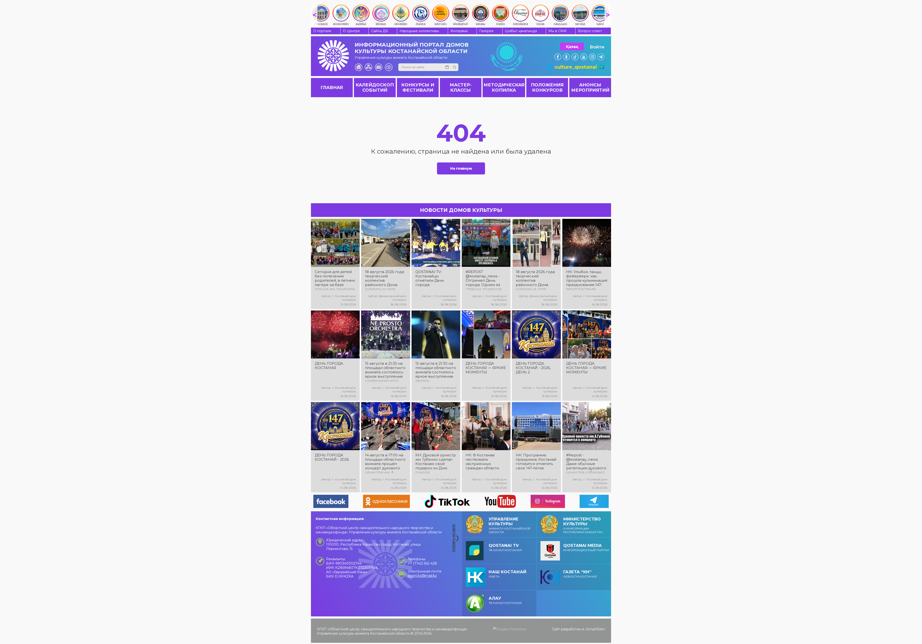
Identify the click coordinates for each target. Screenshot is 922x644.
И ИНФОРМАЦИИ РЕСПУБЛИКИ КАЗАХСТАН (583, 525)
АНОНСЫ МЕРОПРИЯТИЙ (590, 87)
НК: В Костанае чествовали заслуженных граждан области (482, 461)
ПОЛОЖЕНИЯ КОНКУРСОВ (547, 87)
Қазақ (572, 46)
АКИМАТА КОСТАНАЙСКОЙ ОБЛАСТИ (509, 525)
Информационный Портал (586, 547)
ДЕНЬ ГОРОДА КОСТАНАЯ (329, 365)
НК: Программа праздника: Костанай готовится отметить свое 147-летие (536, 461)
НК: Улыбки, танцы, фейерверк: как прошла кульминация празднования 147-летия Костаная (586, 280)
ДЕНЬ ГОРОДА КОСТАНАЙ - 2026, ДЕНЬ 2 (533, 367)
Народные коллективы (419, 31)
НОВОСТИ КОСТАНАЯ (580, 573)
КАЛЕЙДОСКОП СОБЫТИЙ (375, 87)
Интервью (459, 31)
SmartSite (595, 629)
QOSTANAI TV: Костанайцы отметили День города (429, 278)
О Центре (351, 31)
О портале (322, 31)
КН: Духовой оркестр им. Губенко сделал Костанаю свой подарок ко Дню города (435, 464)
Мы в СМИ (557, 31)
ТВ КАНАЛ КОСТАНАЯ (505, 547)
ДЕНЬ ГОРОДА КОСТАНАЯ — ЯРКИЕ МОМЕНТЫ (486, 367)
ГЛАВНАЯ (332, 87)
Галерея (486, 31)
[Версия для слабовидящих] (389, 67)
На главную (461, 168)
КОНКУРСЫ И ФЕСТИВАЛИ (417, 87)
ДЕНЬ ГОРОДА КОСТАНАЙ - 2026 (332, 457)
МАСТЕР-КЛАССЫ (461, 87)
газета (507, 573)
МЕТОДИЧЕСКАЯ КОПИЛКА (504, 87)
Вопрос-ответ (590, 31)
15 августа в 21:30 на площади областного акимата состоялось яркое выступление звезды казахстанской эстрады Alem (435, 372)
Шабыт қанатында (521, 31)
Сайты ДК (379, 31)
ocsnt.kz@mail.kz (422, 575)
